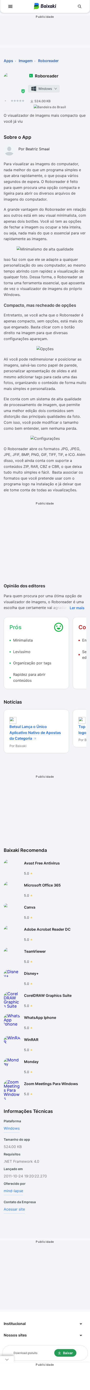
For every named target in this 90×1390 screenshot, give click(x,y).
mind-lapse (13, 1190)
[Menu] (10, 6)
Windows (12, 1128)
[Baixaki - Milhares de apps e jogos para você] (45, 6)
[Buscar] (79, 6)
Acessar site (14, 1209)
